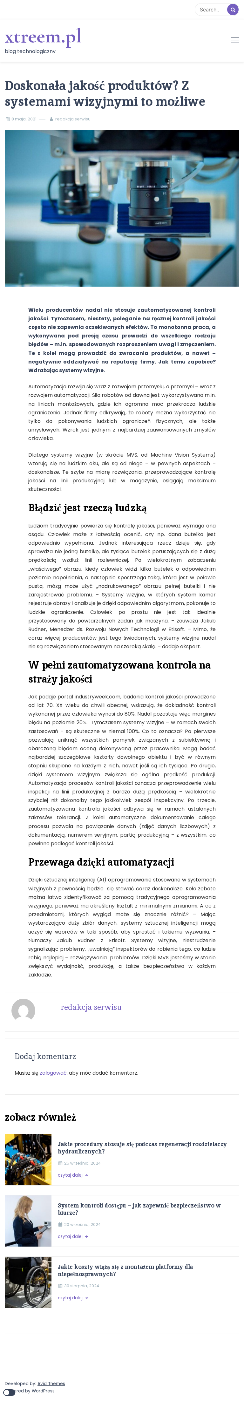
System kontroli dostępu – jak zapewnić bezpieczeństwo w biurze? (139, 1209)
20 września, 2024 (82, 1224)
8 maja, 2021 (24, 119)
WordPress (43, 1391)
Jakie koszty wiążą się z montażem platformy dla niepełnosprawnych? (125, 1270)
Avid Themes (51, 1384)
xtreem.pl (43, 36)
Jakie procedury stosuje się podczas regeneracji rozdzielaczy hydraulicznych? (142, 1147)
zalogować (53, 1073)
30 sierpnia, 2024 (81, 1286)
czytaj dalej (71, 1175)
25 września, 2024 (82, 1163)
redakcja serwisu (73, 119)
